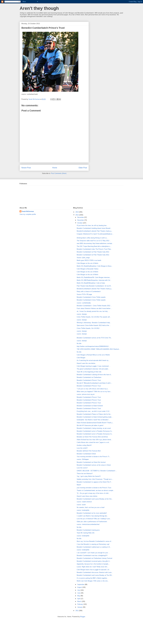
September (81, 584)
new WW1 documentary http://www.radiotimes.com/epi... (95, 243)
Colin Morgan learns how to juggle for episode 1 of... (93, 569)
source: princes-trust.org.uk (86, 394)
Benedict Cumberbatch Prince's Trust (89, 380)
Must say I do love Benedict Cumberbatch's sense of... (94, 541)
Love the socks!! (82, 468)
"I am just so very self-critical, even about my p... (93, 389)
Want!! (79, 485)
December (80, 217)
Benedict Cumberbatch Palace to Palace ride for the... (94, 414)
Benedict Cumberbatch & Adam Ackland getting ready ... (95, 417)
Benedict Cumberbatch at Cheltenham (89, 377)
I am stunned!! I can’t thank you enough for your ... (93, 553)
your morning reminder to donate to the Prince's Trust (94, 488)
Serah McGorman (28, 211)
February (80, 604)
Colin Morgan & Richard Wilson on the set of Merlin (93, 355)
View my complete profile (28, 214)
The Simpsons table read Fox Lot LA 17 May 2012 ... (94, 240)
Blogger (82, 616)
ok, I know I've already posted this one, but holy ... (93, 311)
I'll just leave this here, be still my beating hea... (92, 225)
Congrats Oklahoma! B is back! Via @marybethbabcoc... (95, 234)
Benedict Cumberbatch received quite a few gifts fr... (94, 561)
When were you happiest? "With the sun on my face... (94, 391)
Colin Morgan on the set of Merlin (87, 263)
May (79, 596)
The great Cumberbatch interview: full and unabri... (93, 369)
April (79, 598)
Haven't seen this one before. (86, 363)
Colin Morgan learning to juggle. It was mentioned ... (93, 366)
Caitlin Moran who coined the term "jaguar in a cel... (93, 442)
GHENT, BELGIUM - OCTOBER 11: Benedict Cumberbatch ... (97, 471)
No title (79, 343)
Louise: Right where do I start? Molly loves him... (92, 567)
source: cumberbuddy (84, 303)
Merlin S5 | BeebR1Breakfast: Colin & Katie (91, 283)
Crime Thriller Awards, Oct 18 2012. (88, 328)
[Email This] (51, 99)
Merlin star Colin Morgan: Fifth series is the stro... (93, 581)
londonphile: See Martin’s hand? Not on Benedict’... (93, 420)
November (80, 220)
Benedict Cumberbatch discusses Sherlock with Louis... (95, 572)
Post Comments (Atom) (58, 173)
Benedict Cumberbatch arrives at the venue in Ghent (94, 465)
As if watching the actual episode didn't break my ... (93, 360)
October (80, 223)
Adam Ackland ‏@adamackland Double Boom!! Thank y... (95, 422)
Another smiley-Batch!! (84, 445)
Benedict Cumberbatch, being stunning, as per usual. (94, 428)
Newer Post (26, 168)
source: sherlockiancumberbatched (88, 524)
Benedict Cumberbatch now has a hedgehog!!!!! (92, 555)
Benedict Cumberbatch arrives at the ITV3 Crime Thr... (94, 338)
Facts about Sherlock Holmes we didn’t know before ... (94, 308)
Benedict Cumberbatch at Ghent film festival (91, 462)
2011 (77, 610)
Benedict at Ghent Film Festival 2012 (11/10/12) (92, 437)
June (79, 593)
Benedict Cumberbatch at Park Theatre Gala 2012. (93, 252)
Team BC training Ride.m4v (86, 533)
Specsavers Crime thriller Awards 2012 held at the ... (94, 325)
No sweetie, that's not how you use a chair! (91, 507)
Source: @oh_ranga (83, 257)
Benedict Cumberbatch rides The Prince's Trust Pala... (94, 249)
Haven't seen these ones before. (87, 496)
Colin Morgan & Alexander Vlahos (87, 269)
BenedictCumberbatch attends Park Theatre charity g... (95, 231)
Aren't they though (39, 8)
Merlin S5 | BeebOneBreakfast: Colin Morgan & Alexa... (95, 266)
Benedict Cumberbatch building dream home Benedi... (94, 228)
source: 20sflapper (83, 459)
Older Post (83, 168)
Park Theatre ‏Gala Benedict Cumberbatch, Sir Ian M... (94, 286)
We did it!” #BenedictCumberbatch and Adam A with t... (94, 383)
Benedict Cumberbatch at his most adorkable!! (92, 513)
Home (54, 168)
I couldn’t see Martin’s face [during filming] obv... (92, 516)
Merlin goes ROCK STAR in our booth (89, 260)
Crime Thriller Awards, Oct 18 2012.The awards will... (94, 317)
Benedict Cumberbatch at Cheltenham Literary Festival (94, 558)
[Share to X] (56, 99)
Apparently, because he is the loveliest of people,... (93, 564)
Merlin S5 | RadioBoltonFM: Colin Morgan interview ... (94, 277)
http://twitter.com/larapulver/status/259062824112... (93, 346)
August (79, 587)
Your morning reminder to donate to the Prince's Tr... (93, 456)
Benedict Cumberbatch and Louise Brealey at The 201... (95, 575)
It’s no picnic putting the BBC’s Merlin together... (92, 578)
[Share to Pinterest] (60, 99)
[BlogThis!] (53, 99)
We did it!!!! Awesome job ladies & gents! (90, 425)
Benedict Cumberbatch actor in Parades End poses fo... (95, 431)
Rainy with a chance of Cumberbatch (89, 291)
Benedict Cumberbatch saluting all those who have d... (94, 374)
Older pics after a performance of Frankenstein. (92, 521)
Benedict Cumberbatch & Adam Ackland (90, 406)
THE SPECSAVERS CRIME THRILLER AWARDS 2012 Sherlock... (98, 349)
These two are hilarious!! (85, 473)
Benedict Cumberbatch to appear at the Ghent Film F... (94, 482)
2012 (77, 215)
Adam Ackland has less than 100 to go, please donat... (94, 439)
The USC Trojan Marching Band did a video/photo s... (94, 246)
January (80, 607)
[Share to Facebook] (58, 99)
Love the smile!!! (82, 448)
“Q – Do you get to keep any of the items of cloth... (93, 493)
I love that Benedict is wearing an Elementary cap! (93, 544)
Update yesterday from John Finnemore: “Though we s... (95, 479)
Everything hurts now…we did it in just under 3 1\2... (94, 411)
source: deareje (82, 314)
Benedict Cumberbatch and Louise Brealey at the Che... (95, 499)
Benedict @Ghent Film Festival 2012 (89, 451)
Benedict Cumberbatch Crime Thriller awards (91, 297)
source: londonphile (83, 510)
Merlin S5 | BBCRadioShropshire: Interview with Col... (94, 280)
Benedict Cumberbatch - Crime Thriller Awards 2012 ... (94, 305)
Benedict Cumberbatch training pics (88, 530)
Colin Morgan (81, 357)
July (78, 590)
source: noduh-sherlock (84, 502)
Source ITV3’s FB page (84, 294)
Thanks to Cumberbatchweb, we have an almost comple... (95, 490)
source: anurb (81, 504)
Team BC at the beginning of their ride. (89, 372)
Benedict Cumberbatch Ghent (86, 454)
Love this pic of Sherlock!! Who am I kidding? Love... (94, 519)
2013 (77, 212)
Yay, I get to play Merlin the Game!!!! (89, 476)
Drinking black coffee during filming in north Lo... (92, 238)
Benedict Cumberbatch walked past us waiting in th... (94, 547)
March (79, 601)
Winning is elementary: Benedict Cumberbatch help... (94, 322)
